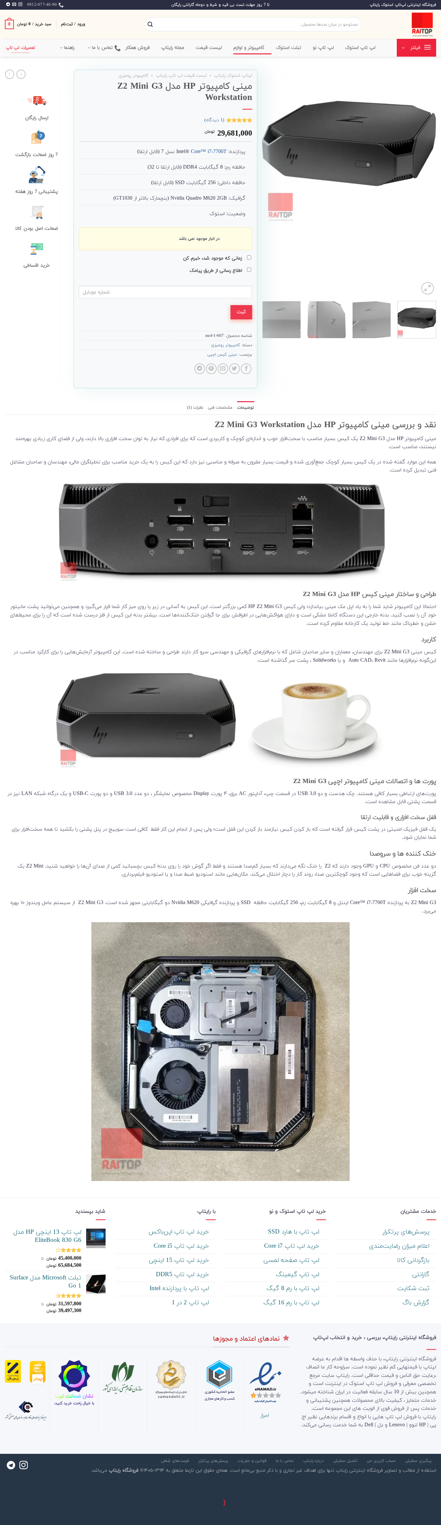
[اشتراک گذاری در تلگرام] (199, 368)
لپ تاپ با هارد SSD (294, 1232)
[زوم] (427, 288)
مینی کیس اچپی (222, 355)
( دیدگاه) (214, 120)
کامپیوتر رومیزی (133, 75)
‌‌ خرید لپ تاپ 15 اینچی (180, 1260)
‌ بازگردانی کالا (414, 1260)
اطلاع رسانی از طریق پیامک (217, 270)
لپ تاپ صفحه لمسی (292, 1260)
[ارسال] (150, 24)
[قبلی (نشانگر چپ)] (434, 1514)
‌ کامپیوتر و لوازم (249, 47)
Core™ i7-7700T (209, 151)
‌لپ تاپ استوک (360, 47)
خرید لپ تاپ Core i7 (292, 1246)
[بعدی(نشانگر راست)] (415, 1514)
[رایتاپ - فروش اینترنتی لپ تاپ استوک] (404, 24)
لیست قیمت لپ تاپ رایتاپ (181, 75)
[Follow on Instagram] (20, 4)
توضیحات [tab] (245, 408)
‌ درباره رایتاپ (314, 1461)
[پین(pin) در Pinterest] (211, 368)
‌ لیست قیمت (210, 47)
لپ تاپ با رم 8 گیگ (294, 1288)
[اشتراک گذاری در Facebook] (246, 368)
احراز (264, 1415)
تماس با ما (102, 47)
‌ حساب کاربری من (382, 1461)
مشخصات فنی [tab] (220, 408)
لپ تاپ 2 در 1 (191, 1302)
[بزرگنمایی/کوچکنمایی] (415, 1486)
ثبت (241, 311)
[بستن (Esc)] (434, 1486)
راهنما (69, 47)
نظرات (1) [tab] (195, 408)
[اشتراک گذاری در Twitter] (234, 368)
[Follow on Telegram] (8, 4)
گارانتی (421, 1274)
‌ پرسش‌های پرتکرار (407, 1232)
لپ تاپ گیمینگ (298, 1274)
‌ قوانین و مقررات (253, 1461)
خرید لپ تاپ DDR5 (183, 1274)
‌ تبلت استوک (289, 47)
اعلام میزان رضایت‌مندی (400, 1246)
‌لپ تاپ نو (323, 47)
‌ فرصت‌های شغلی (175, 1461)
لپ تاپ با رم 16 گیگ (292, 1302)
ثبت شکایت (414, 1288)
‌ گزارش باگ (417, 1302)
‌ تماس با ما (285, 1461)
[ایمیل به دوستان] (223, 368)
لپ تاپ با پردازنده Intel (180, 1288)
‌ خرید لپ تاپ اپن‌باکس (180, 1232)
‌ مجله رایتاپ (173, 47)
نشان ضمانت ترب (74, 1396)
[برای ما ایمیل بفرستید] (14, 4)
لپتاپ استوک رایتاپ (233, 75)
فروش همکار (138, 47)
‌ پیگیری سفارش (419, 1461)
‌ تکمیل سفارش (346, 1461)
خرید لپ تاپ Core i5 (182, 1246)
